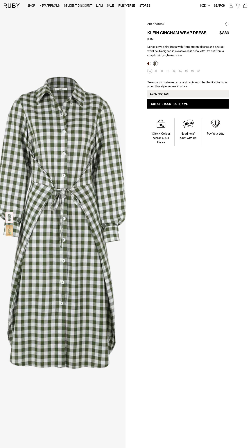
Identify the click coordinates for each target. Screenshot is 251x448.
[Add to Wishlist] (227, 24)
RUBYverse (126, 5)
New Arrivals (50, 5)
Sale (110, 5)
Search (219, 5)
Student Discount (78, 5)
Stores (144, 5)
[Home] (12, 5)
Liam (99, 5)
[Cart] (245, 5)
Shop (31, 5)
